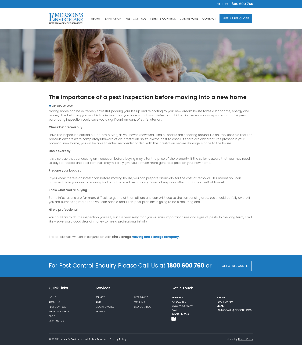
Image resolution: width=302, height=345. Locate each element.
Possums (139, 302)
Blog (52, 316)
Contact (209, 19)
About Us (54, 302)
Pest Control (135, 19)
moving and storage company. (155, 237)
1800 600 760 (241, 3)
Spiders (100, 311)
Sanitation (113, 19)
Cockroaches (105, 307)
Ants (99, 302)
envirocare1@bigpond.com (234, 310)
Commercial (189, 19)
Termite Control (162, 19)
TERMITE (100, 297)
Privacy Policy (118, 339)
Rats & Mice (141, 297)
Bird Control (142, 307)
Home (52, 297)
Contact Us (56, 321)
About (96, 19)
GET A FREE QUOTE (236, 18)
